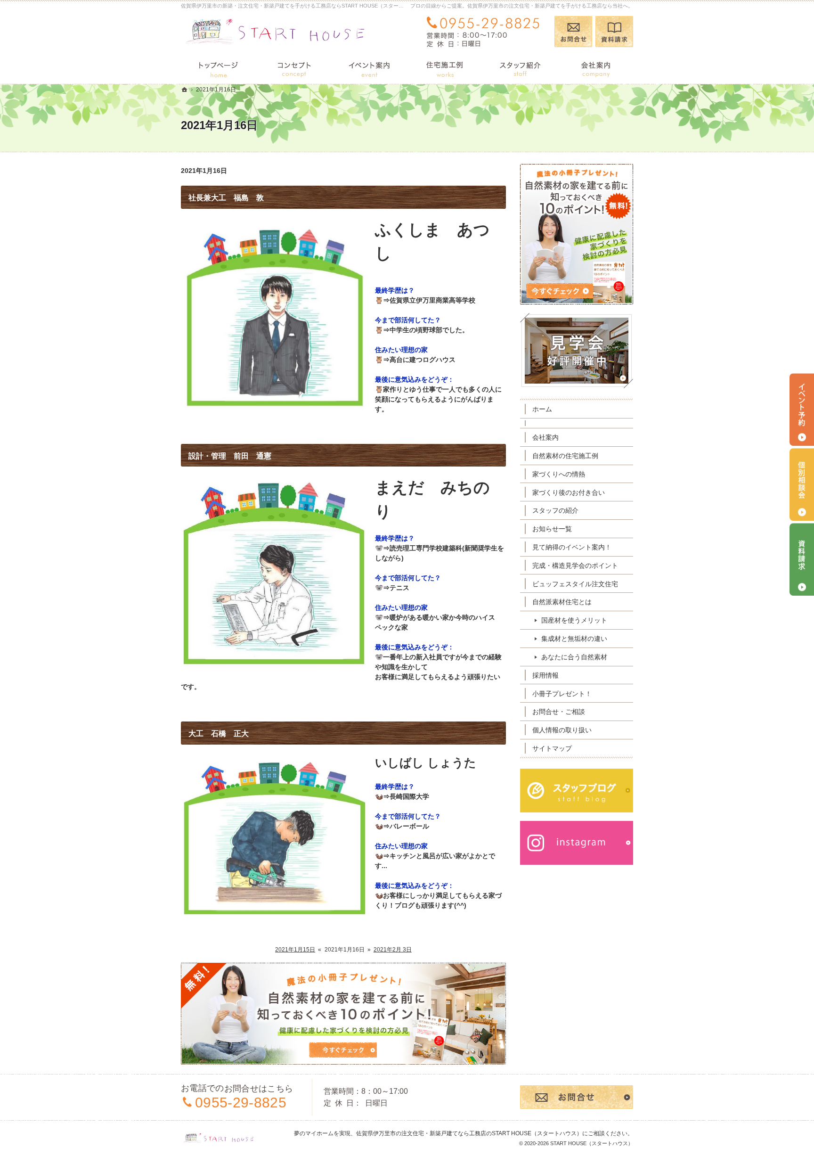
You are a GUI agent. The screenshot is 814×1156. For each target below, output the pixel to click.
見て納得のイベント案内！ (571, 547)
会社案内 (545, 437)
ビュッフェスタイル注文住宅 (575, 584)
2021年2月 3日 (393, 949)
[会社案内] (595, 68)
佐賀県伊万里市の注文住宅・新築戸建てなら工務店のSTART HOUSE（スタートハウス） (469, 1133)
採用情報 (545, 675)
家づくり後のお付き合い (568, 492)
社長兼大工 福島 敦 (226, 198)
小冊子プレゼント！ (562, 693)
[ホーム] (218, 68)
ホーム (542, 409)
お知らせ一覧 (552, 529)
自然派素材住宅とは (562, 602)
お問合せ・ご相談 (558, 711)
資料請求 (614, 31)
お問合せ (573, 31)
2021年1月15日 (295, 949)
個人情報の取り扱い (562, 730)
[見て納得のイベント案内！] (369, 68)
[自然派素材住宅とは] (294, 68)
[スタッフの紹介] (520, 68)
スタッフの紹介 (555, 510)
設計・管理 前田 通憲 (229, 456)
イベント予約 (802, 409)
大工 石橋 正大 (218, 734)
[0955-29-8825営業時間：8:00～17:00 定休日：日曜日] (485, 31)
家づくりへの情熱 (558, 474)
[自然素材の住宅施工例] (444, 68)
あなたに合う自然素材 (574, 657)
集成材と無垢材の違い (574, 638)
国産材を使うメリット (574, 620)
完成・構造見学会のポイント (575, 565)
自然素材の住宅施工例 (565, 455)
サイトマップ (552, 748)
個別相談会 (802, 484)
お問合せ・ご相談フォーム (576, 1097)
